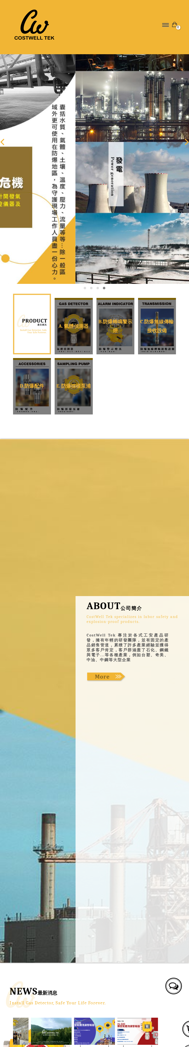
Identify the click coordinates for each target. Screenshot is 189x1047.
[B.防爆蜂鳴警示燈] (115, 326)
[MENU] (165, 25)
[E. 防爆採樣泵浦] (74, 386)
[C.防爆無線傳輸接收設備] (157, 326)
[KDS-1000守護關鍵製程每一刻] (94, 1031)
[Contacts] (172, 985)
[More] (106, 676)
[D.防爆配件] (32, 386)
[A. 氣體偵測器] (74, 326)
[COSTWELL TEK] (52, 24)
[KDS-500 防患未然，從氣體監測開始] (137, 1031)
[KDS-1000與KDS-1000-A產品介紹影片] (51, 1031)
